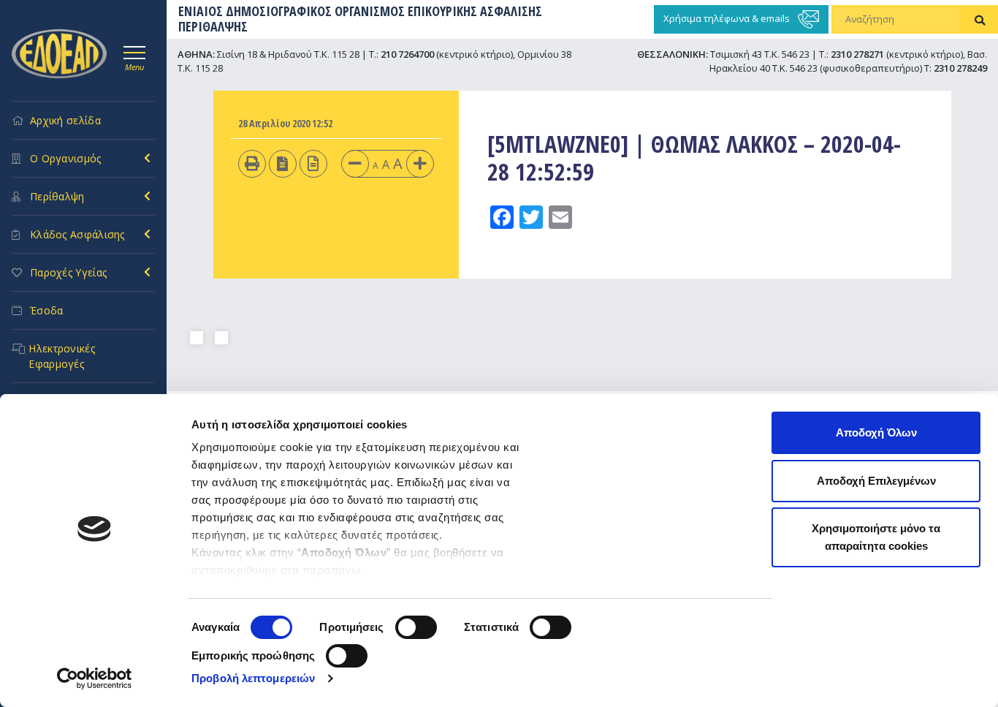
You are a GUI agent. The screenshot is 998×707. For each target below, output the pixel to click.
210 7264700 (407, 54)
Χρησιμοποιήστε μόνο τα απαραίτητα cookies (876, 537)
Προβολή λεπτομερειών (253, 678)
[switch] (416, 627)
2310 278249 (960, 68)
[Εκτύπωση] (252, 163)
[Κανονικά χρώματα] (313, 163)
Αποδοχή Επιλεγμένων (876, 481)
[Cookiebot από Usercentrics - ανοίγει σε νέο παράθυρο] (95, 678)
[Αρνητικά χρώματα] (282, 163)
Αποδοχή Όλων (876, 432)
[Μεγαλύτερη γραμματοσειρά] (420, 163)
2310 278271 (857, 54)
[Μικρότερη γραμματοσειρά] (355, 163)
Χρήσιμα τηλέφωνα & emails (727, 18)
